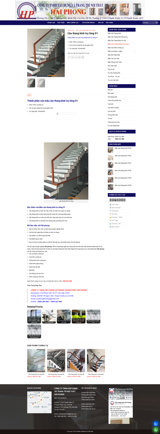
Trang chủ (51, 22)
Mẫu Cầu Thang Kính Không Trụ (118, 37)
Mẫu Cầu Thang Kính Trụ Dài (117, 40)
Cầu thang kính (112, 97)
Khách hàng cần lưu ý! (88, 409)
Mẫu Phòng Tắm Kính (115, 62)
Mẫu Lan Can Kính (113, 58)
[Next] (61, 53)
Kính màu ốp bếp (34, 267)
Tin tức (110, 118)
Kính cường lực (72, 22)
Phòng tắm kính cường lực (37, 260)
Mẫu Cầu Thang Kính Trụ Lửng (118, 44)
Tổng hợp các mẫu (114, 122)
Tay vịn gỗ (111, 69)
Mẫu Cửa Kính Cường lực (116, 48)
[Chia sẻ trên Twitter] (72, 57)
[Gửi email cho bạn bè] (76, 57)
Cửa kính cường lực (35, 257)
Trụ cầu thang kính (113, 126)
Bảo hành (109, 22)
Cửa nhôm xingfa (88, 22)
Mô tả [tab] (29, 95)
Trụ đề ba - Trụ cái (113, 76)
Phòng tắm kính (113, 115)
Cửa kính (110, 104)
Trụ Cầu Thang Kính (114, 73)
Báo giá (101, 22)
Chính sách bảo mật (87, 404)
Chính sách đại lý (86, 406)
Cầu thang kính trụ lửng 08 (76, 374)
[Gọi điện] (156, 430)
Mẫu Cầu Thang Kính (114, 33)
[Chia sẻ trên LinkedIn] (82, 57)
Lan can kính (112, 111)
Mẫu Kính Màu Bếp (114, 55)
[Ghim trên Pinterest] (79, 57)
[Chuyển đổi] (134, 51)
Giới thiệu (61, 22)
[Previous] (30, 53)
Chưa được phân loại (114, 100)
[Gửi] (156, 22)
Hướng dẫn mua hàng (88, 392)
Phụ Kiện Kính (112, 66)
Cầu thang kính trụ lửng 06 (56, 374)
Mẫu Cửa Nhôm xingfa (115, 51)
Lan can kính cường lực (36, 254)
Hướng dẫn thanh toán (88, 395)
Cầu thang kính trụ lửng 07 (96, 374)
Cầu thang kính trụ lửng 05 (36, 374)
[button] (29, 75)
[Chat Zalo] (156, 423)
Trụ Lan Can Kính (113, 80)
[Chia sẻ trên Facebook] (69, 57)
